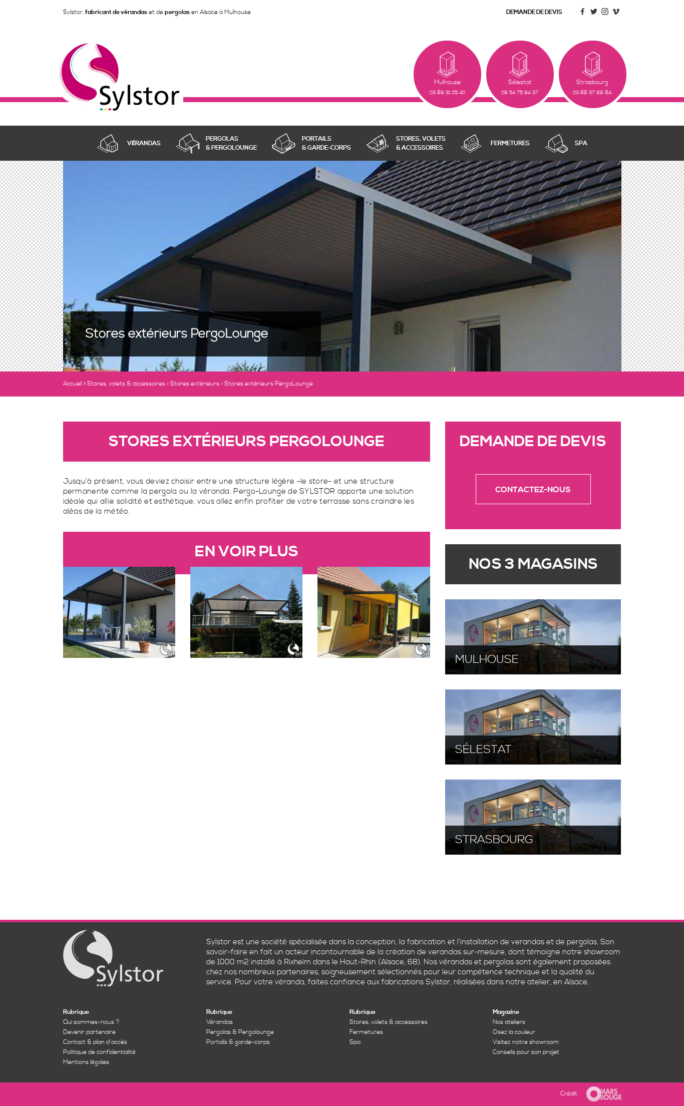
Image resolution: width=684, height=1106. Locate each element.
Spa (355, 1042)
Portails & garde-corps (238, 1042)
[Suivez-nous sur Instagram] (604, 15)
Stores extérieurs (194, 384)
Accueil (72, 384)
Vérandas (219, 1022)
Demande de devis (534, 12)
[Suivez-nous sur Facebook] (582, 15)
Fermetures (366, 1032)
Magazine (506, 1012)
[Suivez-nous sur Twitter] (593, 15)
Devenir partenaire (89, 1032)
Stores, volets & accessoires (126, 384)
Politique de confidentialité (99, 1052)
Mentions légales (86, 1062)
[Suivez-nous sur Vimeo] (615, 15)
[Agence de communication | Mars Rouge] (600, 1093)
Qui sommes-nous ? (91, 1022)
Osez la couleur (514, 1032)
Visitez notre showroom (526, 1042)
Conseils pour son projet (526, 1052)
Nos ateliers (509, 1022)
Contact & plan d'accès (95, 1042)
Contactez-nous (533, 490)
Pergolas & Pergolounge (240, 1032)
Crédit (568, 1093)
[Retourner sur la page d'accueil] (119, 76)
